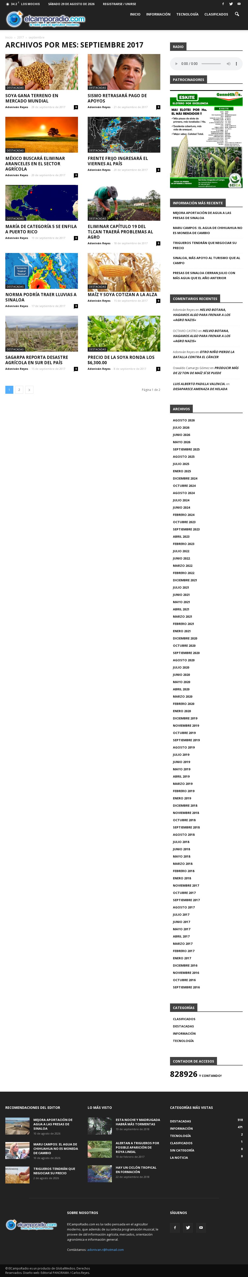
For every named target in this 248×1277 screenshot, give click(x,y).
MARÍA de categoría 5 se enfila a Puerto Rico (41, 229)
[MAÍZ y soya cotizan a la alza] (124, 272)
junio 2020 (181, 674)
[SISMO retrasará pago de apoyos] (124, 72)
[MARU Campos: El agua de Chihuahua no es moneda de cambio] (17, 1150)
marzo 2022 (182, 565)
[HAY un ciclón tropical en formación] (100, 1173)
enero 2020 (182, 711)
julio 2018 (181, 842)
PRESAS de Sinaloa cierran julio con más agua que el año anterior (204, 275)
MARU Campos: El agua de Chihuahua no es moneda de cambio (207, 230)
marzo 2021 (182, 616)
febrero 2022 (183, 573)
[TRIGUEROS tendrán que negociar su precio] (17, 1175)
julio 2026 (181, 427)
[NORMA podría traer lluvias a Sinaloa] (41, 271)
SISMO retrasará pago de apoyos (117, 98)
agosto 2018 (183, 834)
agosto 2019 (183, 747)
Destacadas (15, 87)
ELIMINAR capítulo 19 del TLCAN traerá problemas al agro (120, 232)
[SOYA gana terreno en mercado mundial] (41, 72)
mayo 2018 (181, 856)
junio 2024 (181, 507)
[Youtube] (239, 3)
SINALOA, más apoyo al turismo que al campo (206, 260)
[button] (237, 14)
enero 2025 (182, 471)
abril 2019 (181, 776)
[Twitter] (231, 3)
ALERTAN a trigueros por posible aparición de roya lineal (137, 1147)
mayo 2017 (181, 929)
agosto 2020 (183, 660)
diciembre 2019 (185, 718)
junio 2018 (181, 849)
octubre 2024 (184, 485)
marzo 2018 (182, 863)
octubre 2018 (184, 820)
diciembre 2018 (185, 805)
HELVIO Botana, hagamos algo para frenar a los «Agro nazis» (201, 314)
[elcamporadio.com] (45, 18)
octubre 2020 (184, 645)
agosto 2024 (183, 493)
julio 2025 (181, 464)
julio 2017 (181, 914)
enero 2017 (182, 958)
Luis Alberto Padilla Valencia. (199, 384)
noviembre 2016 (186, 972)
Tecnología (187, 14)
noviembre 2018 (186, 813)
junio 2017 (181, 922)
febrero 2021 (183, 624)
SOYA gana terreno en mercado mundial (31, 98)
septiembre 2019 (186, 740)
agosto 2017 (183, 907)
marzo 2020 (182, 696)
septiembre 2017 (186, 900)
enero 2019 (182, 798)
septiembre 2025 (186, 449)
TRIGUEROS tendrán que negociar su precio (205, 245)
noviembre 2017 (186, 885)
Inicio (135, 14)
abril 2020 (181, 689)
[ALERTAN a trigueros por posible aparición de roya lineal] (100, 1149)
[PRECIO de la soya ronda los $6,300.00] (124, 334)
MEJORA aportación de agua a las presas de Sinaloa (202, 215)
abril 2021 (181, 609)
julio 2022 (181, 551)
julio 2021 (181, 587)
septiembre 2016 (186, 987)
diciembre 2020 (185, 638)
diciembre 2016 (185, 965)
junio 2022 (181, 558)
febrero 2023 (183, 544)
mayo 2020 (181, 682)
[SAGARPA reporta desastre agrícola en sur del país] (41, 334)
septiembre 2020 (186, 653)
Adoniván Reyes (16, 107)
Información (158, 14)
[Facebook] (223, 3)
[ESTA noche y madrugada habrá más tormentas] (100, 1126)
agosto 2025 (183, 456)
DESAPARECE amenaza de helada (200, 389)
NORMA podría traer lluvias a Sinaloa (41, 297)
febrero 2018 (183, 871)
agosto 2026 (183, 420)
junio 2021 (181, 594)
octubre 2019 (184, 733)
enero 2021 (182, 631)
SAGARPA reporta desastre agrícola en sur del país (36, 360)
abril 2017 (181, 936)
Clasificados (216, 14)
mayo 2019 (181, 769)
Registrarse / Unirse (119, 4)
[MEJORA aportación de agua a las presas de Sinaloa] (17, 1126)
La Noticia (179, 1157)
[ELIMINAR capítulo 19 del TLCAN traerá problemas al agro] (124, 203)
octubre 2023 (184, 522)
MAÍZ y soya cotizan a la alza (122, 294)
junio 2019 (181, 762)
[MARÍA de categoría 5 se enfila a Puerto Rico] (41, 203)
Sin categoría (182, 1150)
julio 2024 (181, 500)
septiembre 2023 (186, 529)
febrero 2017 (183, 951)
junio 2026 (181, 435)
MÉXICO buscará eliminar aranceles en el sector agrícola (35, 164)
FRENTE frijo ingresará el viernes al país (118, 161)
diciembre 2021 (185, 580)
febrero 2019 (183, 791)
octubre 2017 (184, 893)
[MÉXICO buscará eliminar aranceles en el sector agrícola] (41, 135)
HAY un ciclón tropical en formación (136, 1169)
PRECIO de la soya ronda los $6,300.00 (121, 360)
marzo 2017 (182, 943)
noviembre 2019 (186, 725)
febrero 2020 (183, 704)
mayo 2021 (181, 602)
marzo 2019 (182, 783)
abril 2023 (181, 536)
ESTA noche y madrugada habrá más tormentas (138, 1122)
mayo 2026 (181, 442)
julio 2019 (181, 754)
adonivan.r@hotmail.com (105, 1249)
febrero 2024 (183, 514)
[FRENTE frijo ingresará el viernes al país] (124, 135)
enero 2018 (182, 878)
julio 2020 (181, 667)
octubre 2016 (184, 980)
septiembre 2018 (186, 827)
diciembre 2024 (185, 478)
